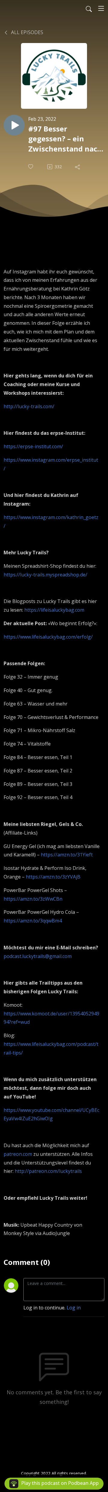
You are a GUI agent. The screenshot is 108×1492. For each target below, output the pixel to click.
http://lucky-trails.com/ (29, 406)
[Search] (88, 8)
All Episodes (26, 32)
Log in (74, 1307)
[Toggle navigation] (101, 8)
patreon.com (18, 1154)
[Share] (78, 166)
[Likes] (31, 166)
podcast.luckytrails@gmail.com (38, 956)
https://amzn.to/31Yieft (67, 854)
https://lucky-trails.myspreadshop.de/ (45, 574)
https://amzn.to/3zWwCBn (33, 899)
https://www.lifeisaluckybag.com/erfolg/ (48, 636)
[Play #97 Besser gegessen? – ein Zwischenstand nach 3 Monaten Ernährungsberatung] (14, 125)
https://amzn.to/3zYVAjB (53, 876)
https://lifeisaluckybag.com (54, 610)
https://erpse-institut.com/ (33, 446)
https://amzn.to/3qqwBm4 (33, 920)
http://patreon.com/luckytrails (48, 1171)
